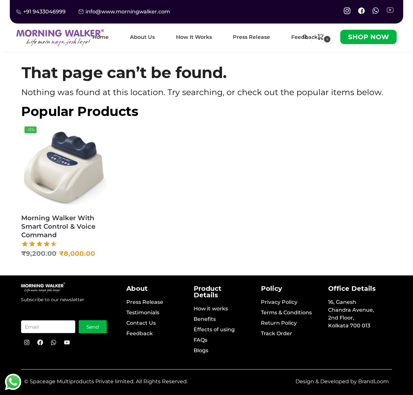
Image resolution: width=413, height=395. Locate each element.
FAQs (200, 340)
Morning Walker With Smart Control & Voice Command (58, 226)
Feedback (139, 333)
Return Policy (279, 323)
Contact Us (141, 323)
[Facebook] (40, 342)
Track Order (276, 333)
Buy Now (64, 269)
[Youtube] (67, 342)
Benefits (205, 319)
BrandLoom (373, 381)
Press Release (144, 302)
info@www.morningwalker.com (128, 11)
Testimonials (142, 312)
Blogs (201, 350)
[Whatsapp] (53, 342)
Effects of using (214, 329)
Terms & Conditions (286, 312)
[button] (324, 37)
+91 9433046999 (44, 11)
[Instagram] (27, 342)
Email (33, 314)
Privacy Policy (279, 302)
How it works (211, 308)
